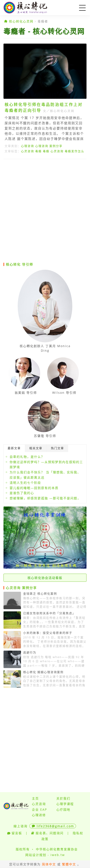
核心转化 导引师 (19, 264)
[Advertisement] (45, 210)
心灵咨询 (27, 151)
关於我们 (63, 798)
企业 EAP (39, 809)
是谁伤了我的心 (22, 493)
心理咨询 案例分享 (48, 146)
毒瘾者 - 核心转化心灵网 (44, 31)
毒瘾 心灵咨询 (53, 151)
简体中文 (49, 864)
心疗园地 (63, 809)
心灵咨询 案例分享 (21, 587)
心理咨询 (27, 146)
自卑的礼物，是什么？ (27, 457)
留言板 (17, 833)
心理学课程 (65, 804)
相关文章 (35, 448)
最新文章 (14, 448)
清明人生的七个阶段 (25, 483)
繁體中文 (69, 864)
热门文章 (57, 448)
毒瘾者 (43, 21)
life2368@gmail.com (55, 826)
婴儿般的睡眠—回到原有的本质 (34, 488)
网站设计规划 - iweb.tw (45, 855)
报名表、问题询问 (50, 833)
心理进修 (39, 815)
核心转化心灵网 (31, 8)
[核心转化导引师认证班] (45, 567)
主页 (35, 798)
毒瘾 (38, 151)
